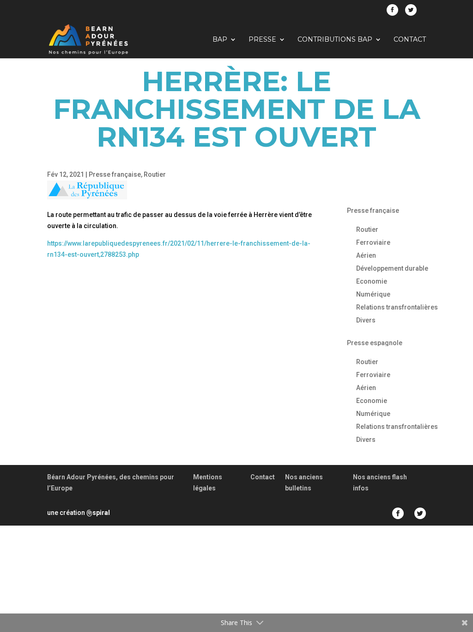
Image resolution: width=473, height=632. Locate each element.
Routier (155, 174)
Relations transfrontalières (397, 307)
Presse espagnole (374, 343)
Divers (366, 320)
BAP (219, 39)
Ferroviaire (373, 242)
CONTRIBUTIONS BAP (334, 39)
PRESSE (262, 39)
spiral (98, 512)
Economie (371, 281)
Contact (410, 39)
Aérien (366, 255)
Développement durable (392, 268)
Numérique (373, 294)
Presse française (115, 174)
